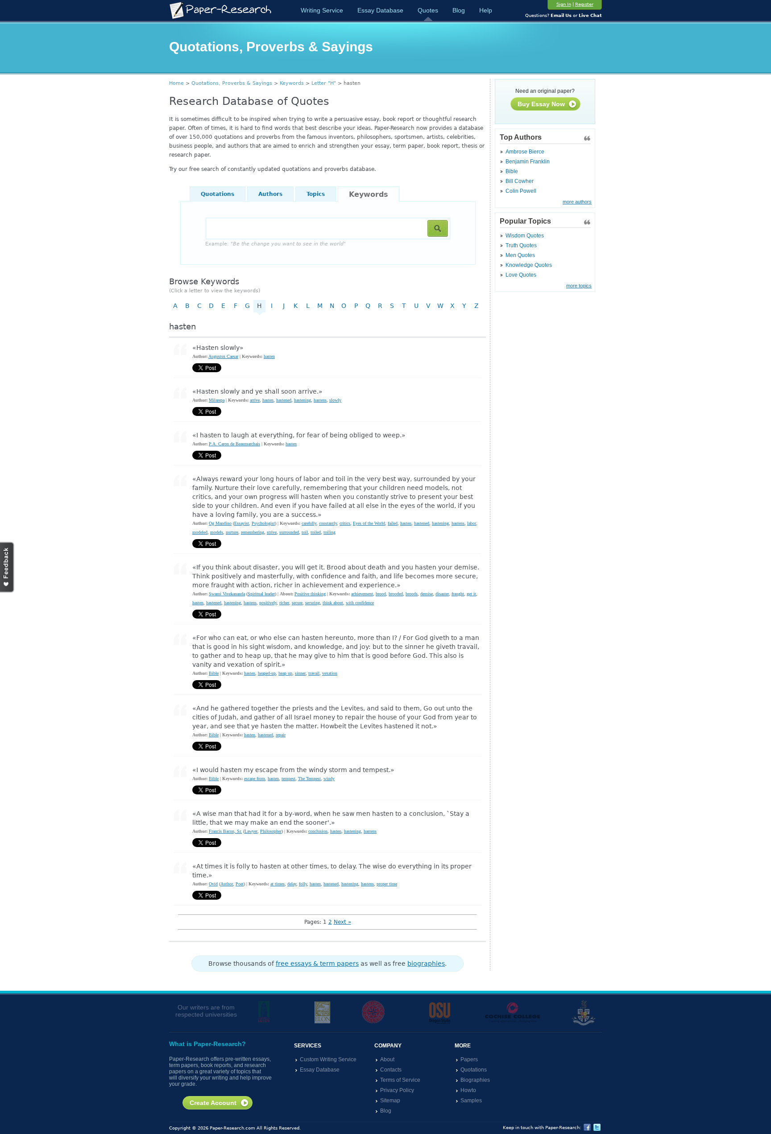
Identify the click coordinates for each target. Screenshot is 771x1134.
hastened (283, 400)
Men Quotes (520, 255)
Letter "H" (323, 83)
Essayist (241, 523)
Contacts (391, 1070)
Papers (469, 1059)
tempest (288, 778)
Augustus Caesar (223, 356)
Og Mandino (220, 523)
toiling (329, 532)
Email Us (561, 15)
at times (277, 883)
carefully (309, 523)
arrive (255, 400)
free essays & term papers (317, 963)
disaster (442, 593)
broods (412, 593)
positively (268, 602)
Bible (512, 171)
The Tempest (309, 778)
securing (312, 602)
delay (291, 883)
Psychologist (263, 523)
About (387, 1059)
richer (284, 602)
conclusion (317, 831)
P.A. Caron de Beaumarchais (234, 443)
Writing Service (322, 10)
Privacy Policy (397, 1090)
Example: (275, 244)
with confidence (360, 602)
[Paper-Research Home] (220, 10)
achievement (362, 593)
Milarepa (216, 400)
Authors (270, 194)
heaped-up (267, 673)
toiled (316, 532)
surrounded (289, 532)
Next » (342, 922)
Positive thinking (310, 593)
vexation (329, 673)
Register (584, 4)
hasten (269, 356)
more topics (579, 285)
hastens (320, 400)
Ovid (213, 883)
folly (303, 883)
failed (393, 523)
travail (313, 673)
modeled (199, 532)
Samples (471, 1100)
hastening (302, 400)
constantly (328, 523)
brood (381, 593)
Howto (468, 1090)
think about (333, 602)
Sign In (563, 4)
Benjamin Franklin (528, 161)
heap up (285, 673)
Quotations (217, 194)
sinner (300, 673)
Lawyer (251, 831)
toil (305, 532)
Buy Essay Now (541, 104)
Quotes (428, 10)
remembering (252, 532)
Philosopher (271, 831)
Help (485, 10)
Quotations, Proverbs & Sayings (231, 83)
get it (471, 593)
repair (281, 734)
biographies (426, 963)
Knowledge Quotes (529, 265)
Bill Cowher (520, 181)
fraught (458, 593)
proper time (387, 883)
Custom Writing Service (328, 1059)
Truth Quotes (521, 245)
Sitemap (390, 1100)
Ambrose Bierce (525, 152)
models (216, 532)
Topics (316, 194)
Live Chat (590, 15)
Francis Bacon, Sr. (225, 831)
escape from (254, 778)
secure (297, 602)
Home (176, 83)
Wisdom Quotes (525, 236)
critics (345, 523)
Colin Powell (521, 191)
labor (471, 523)
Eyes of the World (369, 523)
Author (226, 883)
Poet (240, 883)
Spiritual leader (261, 593)
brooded (396, 593)
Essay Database (380, 10)
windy (329, 778)
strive (272, 532)
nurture (232, 532)
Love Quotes (521, 275)
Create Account (213, 1102)
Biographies (475, 1080)
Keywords (292, 83)
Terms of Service (400, 1080)
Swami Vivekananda (227, 593)
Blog (458, 10)
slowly (335, 400)
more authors (577, 201)
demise (426, 593)
